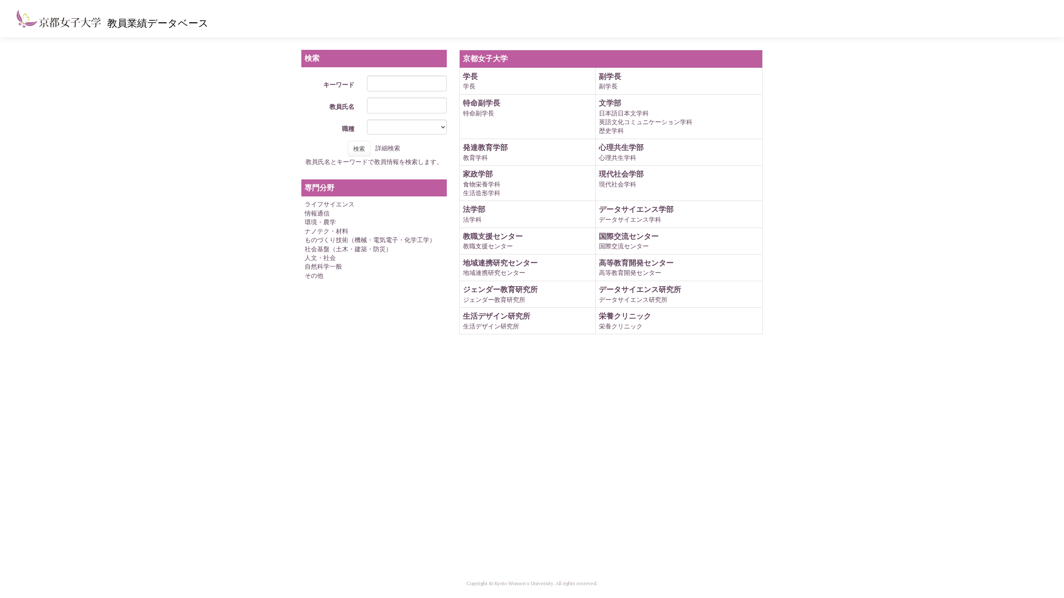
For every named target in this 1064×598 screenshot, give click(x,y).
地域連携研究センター (494, 272)
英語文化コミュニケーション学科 (645, 121)
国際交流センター (624, 246)
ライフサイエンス (330, 204)
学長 (469, 86)
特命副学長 (478, 113)
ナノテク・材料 (326, 231)
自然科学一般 (323, 266)
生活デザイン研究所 (491, 326)
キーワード (339, 84)
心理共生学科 (617, 157)
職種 (348, 128)
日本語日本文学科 (624, 113)
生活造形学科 (481, 192)
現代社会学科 (617, 184)
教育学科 (475, 157)
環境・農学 (320, 221)
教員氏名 (342, 106)
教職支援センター (488, 246)
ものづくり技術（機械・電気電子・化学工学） (370, 239)
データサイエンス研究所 (633, 299)
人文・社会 (320, 257)
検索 (359, 148)
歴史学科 (611, 130)
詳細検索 (387, 148)
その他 (314, 275)
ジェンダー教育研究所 (494, 299)
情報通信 (317, 213)
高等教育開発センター (630, 272)
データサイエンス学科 (630, 219)
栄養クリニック (621, 326)
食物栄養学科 (481, 184)
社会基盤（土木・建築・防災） (348, 248)
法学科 (472, 219)
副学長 (608, 86)
